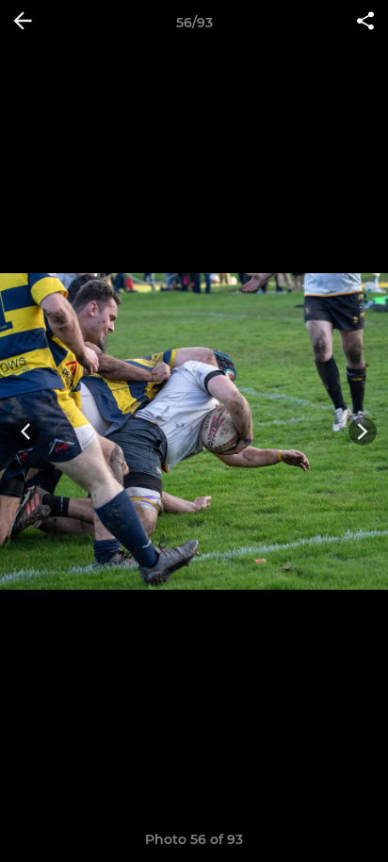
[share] (365, 22)
